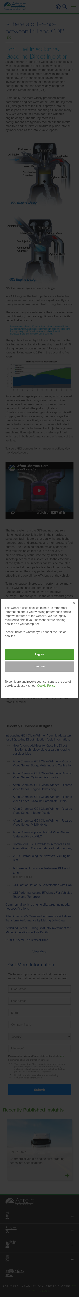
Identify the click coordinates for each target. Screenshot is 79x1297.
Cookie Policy (46, 685)
